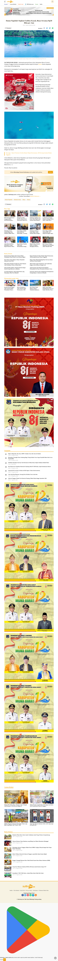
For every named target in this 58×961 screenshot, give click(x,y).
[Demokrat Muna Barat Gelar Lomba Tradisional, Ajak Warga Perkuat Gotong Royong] (7, 836)
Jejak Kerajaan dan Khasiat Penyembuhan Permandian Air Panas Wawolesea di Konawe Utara (41, 268)
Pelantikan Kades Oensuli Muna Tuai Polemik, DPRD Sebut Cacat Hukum (9, 232)
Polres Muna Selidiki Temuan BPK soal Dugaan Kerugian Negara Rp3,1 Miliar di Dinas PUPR (48, 232)
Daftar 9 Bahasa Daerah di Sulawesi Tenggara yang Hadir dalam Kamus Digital (29, 854)
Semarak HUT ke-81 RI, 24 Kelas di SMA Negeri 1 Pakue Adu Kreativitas (24, 470)
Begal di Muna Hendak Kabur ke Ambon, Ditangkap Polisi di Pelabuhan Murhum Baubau (35, 245)
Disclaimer (35, 890)
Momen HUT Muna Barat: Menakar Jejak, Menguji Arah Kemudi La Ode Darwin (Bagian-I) (15, 805)
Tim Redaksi (16, 890)
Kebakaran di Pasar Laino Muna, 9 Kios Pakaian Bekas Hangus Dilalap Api (35, 232)
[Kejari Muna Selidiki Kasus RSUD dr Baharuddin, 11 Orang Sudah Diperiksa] (22, 226)
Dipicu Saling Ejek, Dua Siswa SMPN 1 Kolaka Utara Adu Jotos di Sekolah (24, 453)
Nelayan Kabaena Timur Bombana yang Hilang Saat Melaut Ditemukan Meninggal (30, 841)
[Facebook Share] (44, 28)
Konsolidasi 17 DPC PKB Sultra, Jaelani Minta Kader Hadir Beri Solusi (27, 873)
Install (1, 959)
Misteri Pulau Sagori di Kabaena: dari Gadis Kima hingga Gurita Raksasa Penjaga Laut (41, 264)
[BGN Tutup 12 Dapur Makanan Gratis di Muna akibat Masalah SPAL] (48, 240)
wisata (40, 64)
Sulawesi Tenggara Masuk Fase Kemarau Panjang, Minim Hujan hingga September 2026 (27, 478)
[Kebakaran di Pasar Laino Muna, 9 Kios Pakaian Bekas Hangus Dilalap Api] (35, 226)
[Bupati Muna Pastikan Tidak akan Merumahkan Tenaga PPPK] (22, 240)
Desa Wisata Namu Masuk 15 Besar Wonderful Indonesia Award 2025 (14, 260)
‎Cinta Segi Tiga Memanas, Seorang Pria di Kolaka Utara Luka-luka (22, 474)
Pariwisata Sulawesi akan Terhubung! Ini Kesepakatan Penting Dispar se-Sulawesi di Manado (41, 272)
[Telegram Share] (50, 28)
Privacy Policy (29, 890)
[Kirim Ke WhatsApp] (53, 28)
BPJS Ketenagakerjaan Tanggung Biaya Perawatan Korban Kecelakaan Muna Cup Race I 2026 (9, 219)
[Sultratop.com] (10, 1)
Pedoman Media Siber (44, 890)
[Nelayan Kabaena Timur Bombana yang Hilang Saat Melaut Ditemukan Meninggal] (7, 843)
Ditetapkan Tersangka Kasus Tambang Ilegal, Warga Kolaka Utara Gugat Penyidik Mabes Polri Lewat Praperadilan (30, 458)
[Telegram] (33, 895)
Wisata (28, 199)
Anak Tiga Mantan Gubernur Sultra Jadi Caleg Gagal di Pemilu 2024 (41, 824)
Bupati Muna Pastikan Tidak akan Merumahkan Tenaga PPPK (22, 245)
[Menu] (5, 1)
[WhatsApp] (30, 895)
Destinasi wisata (17, 199)
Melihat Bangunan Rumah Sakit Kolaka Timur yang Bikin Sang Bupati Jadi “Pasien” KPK (15, 824)
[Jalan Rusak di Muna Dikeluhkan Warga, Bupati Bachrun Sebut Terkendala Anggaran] (9, 240)
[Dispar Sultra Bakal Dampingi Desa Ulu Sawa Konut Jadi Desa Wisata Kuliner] (48, 283)
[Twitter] (25, 895)
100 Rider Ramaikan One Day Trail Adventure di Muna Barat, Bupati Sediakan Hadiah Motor (28, 462)
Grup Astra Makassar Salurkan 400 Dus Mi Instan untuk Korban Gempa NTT (29, 866)
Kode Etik (22, 890)
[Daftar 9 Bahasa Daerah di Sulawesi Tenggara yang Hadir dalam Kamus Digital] (7, 856)
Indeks (11, 890)
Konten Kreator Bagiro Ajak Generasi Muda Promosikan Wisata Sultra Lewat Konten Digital (14, 256)
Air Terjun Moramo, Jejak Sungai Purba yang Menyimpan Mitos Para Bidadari (14, 272)
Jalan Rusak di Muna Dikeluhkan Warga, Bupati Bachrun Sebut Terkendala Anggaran (9, 245)
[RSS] (36, 895)
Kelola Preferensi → (35, 196)
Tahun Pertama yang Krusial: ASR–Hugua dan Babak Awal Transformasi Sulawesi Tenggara (41, 805)
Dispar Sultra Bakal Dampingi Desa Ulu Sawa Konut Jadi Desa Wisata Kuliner (41, 260)
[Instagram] (28, 895)
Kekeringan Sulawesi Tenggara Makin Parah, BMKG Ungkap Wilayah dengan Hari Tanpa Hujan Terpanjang (32, 848)
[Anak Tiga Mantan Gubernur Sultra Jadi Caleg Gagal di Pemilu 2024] (42, 816)
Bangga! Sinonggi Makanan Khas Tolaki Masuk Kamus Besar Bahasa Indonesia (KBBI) (31, 860)
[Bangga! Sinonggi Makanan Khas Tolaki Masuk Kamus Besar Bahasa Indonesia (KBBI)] (7, 862)
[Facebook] (23, 895)
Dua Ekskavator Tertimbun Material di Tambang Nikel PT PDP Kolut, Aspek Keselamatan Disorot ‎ (29, 466)
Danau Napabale (8, 199)
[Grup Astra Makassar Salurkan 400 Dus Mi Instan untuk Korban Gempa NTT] (7, 868)
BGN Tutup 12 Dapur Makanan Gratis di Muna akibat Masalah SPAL (48, 245)
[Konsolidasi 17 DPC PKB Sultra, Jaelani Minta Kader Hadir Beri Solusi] (7, 875)
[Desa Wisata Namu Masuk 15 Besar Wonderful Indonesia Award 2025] (35, 283)
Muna (24, 199)
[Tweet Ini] (47, 28)
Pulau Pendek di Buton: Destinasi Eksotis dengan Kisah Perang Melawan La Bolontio (15, 268)
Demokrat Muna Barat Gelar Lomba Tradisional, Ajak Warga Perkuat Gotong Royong (31, 834)
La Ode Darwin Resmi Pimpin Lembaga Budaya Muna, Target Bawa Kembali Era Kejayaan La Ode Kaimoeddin (48, 219)
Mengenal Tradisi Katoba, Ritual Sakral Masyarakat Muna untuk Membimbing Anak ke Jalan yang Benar (22, 219)
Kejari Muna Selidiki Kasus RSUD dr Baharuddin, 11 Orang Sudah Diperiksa (22, 232)
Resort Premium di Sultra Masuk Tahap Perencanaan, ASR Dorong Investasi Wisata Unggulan (41, 256)
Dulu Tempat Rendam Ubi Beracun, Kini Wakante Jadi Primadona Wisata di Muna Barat (15, 264)
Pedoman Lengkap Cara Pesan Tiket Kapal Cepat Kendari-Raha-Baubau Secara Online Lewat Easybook (35, 219)
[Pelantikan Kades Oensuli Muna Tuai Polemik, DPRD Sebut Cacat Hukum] (9, 226)
